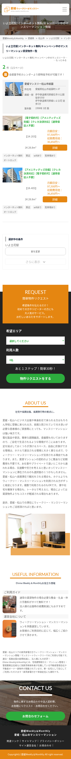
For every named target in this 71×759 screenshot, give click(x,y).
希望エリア (14, 331)
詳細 (55, 147)
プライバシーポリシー (52, 741)
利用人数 (12, 350)
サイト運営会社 (27, 745)
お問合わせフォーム (35, 716)
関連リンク (13, 741)
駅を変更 (35, 251)
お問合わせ (45, 745)
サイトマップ (29, 741)
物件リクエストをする (35, 378)
